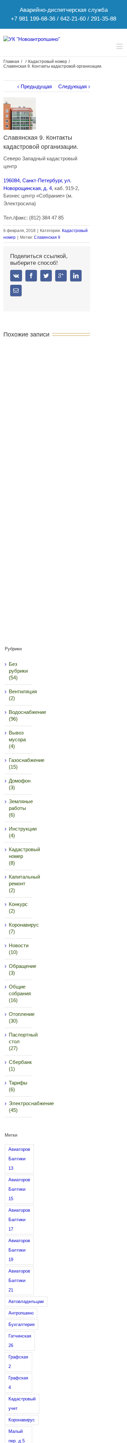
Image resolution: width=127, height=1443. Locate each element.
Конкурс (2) (18, 907)
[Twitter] (46, 275)
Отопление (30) (19, 1017)
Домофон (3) (19, 784)
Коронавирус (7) (19, 928)
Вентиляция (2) (19, 695)
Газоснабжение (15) (19, 763)
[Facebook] (31, 275)
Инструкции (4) (19, 832)
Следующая (72, 86)
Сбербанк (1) (19, 1065)
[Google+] (61, 275)
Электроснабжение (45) (19, 1106)
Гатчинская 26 (19, 1340)
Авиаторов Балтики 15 (19, 1189)
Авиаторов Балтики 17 (19, 1220)
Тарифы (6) (18, 1086)
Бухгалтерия (21, 1324)
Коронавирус (21, 1419)
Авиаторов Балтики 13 (19, 1159)
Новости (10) (18, 948)
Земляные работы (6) (19, 808)
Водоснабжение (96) (19, 715)
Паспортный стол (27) (19, 1041)
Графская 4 (18, 1382)
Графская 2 (18, 1361)
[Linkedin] (76, 275)
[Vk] (16, 275)
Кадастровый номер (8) (19, 856)
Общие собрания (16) (19, 993)
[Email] (16, 290)
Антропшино (21, 1313)
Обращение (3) (19, 969)
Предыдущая (36, 86)
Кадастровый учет (22, 1403)
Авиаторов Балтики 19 (19, 1250)
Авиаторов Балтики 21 (19, 1281)
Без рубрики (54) (18, 670)
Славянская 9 (47, 237)
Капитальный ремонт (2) (19, 883)
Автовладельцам (26, 1301)
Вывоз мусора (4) (17, 739)
